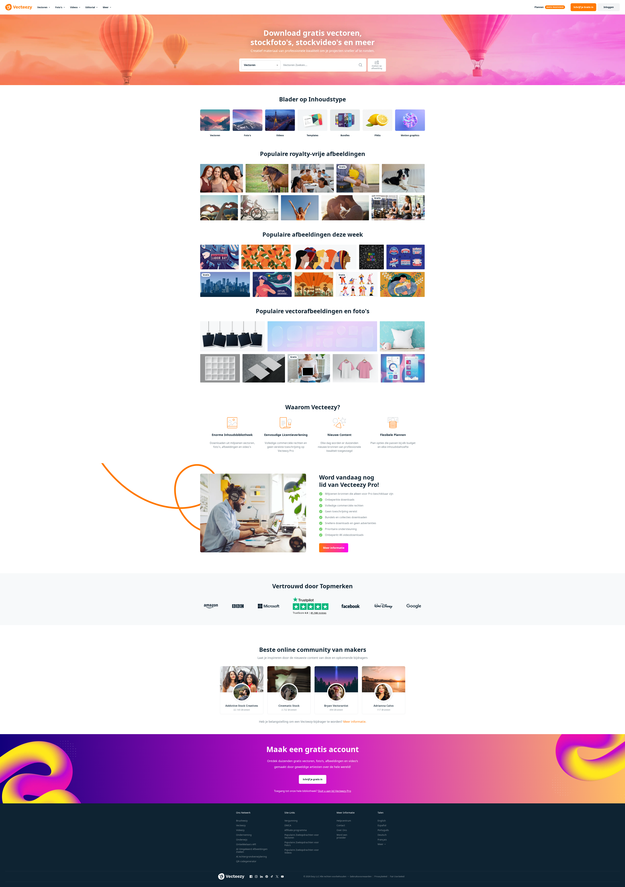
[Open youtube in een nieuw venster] (282, 876)
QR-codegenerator (246, 861)
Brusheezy (242, 820)
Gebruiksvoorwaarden (361, 876)
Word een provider (342, 836)
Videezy (240, 830)
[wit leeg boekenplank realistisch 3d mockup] (220, 368)
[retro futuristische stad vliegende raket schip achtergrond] (313, 284)
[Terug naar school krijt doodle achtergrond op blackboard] (371, 257)
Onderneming (244, 834)
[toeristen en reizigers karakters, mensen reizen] (357, 284)
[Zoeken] (360, 65)
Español (382, 825)
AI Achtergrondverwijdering (251, 856)
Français (382, 839)
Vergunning (291, 820)
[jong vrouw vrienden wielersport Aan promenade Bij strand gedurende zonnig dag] (259, 207)
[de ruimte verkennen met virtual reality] (272, 284)
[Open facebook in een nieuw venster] (251, 876)
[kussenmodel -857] (402, 336)
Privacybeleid (380, 876)
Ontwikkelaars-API (246, 844)
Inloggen (609, 7)
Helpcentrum (344, 820)
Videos (74, 7)
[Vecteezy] (18, 7)
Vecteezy (241, 825)
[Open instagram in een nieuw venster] (256, 876)
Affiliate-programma (295, 830)
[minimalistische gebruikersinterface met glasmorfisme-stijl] (403, 368)
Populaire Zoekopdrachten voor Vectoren (301, 836)
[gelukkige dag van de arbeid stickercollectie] (405, 257)
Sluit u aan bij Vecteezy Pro (334, 791)
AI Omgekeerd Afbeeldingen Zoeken (251, 850)
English (382, 820)
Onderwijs (241, 839)
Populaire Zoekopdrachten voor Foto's (301, 844)
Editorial (90, 7)
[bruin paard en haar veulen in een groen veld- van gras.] (267, 178)
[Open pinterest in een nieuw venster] (266, 876)
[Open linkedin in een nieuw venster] (261, 876)
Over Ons (342, 830)
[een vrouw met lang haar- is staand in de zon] (300, 207)
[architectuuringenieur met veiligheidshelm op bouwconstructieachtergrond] (357, 178)
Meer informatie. (354, 721)
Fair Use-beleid (397, 876)
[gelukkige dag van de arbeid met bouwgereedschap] (219, 257)
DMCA (287, 825)
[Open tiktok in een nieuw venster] (272, 876)
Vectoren (42, 7)
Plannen (539, 7)
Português (383, 830)
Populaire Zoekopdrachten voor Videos (301, 851)
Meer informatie (333, 548)
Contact (341, 825)
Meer (105, 7)
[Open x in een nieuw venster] (277, 876)
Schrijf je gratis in (312, 779)
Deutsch (382, 834)
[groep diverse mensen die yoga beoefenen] (398, 207)
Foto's (58, 7)
